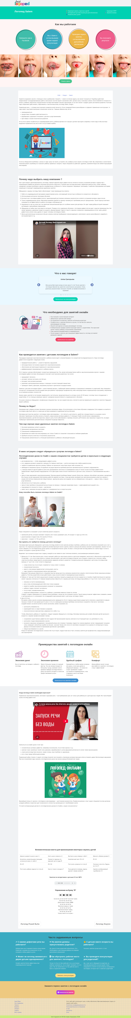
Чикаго (17, 1005)
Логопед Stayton (103, 924)
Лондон (17, 1008)
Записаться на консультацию (65, 299)
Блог (67, 1012)
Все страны (18, 1012)
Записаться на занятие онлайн (65, 680)
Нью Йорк (18, 1001)
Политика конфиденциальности (76, 1005)
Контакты (69, 1010)
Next (92, 285)
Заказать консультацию (65, 975)
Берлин (17, 1007)
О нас (68, 1008)
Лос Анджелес (19, 1003)
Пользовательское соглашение (75, 1007)
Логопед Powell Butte (30, 924)
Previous (38, 285)
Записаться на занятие (65, 339)
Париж (17, 1010)
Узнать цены (65, 81)
